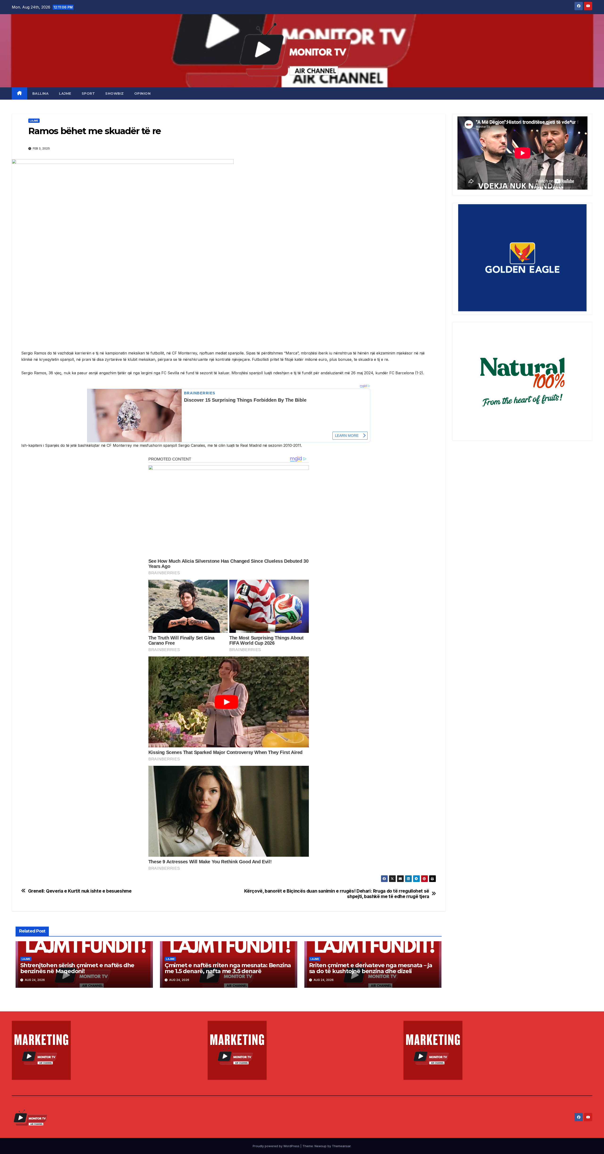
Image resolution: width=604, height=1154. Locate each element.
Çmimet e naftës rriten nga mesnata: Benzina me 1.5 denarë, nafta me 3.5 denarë (228, 968)
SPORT (88, 93)
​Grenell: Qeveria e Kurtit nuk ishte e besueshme (80, 891)
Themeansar (341, 1146)
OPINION (142, 93)
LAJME (65, 93)
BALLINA (40, 93)
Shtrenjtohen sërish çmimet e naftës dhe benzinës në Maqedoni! (77, 968)
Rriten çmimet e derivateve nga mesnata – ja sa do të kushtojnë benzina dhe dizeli (370, 968)
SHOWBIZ (114, 93)
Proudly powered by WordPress (276, 1146)
